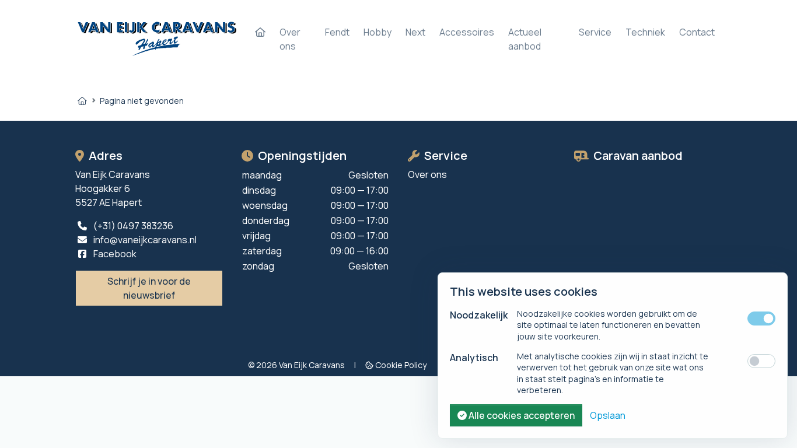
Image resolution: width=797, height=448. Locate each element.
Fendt (337, 32)
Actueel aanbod (524, 39)
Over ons (289, 39)
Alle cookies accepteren (521, 415)
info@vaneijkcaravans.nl (144, 239)
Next (415, 32)
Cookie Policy (400, 364)
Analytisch (474, 357)
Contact (697, 32)
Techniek (645, 32)
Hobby (377, 32)
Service (595, 32)
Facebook (114, 253)
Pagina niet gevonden (142, 100)
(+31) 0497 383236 (132, 225)
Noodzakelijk (479, 315)
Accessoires (466, 32)
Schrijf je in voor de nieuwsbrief (149, 288)
